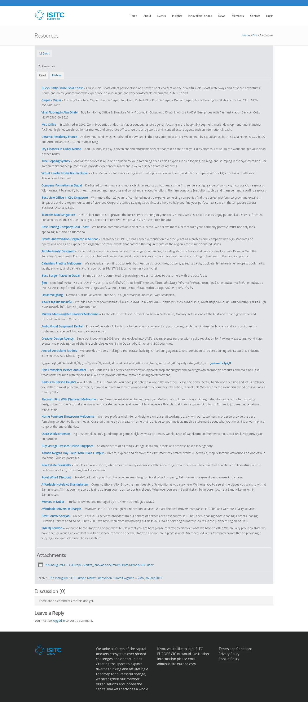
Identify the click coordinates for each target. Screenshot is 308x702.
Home (246, 35)
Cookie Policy (229, 658)
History (57, 75)
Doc (254, 35)
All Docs (44, 53)
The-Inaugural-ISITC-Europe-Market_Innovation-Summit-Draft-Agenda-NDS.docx (99, 565)
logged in (59, 621)
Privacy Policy (229, 653)
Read (42, 75)
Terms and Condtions (235, 648)
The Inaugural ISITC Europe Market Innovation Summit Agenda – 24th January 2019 (105, 578)
